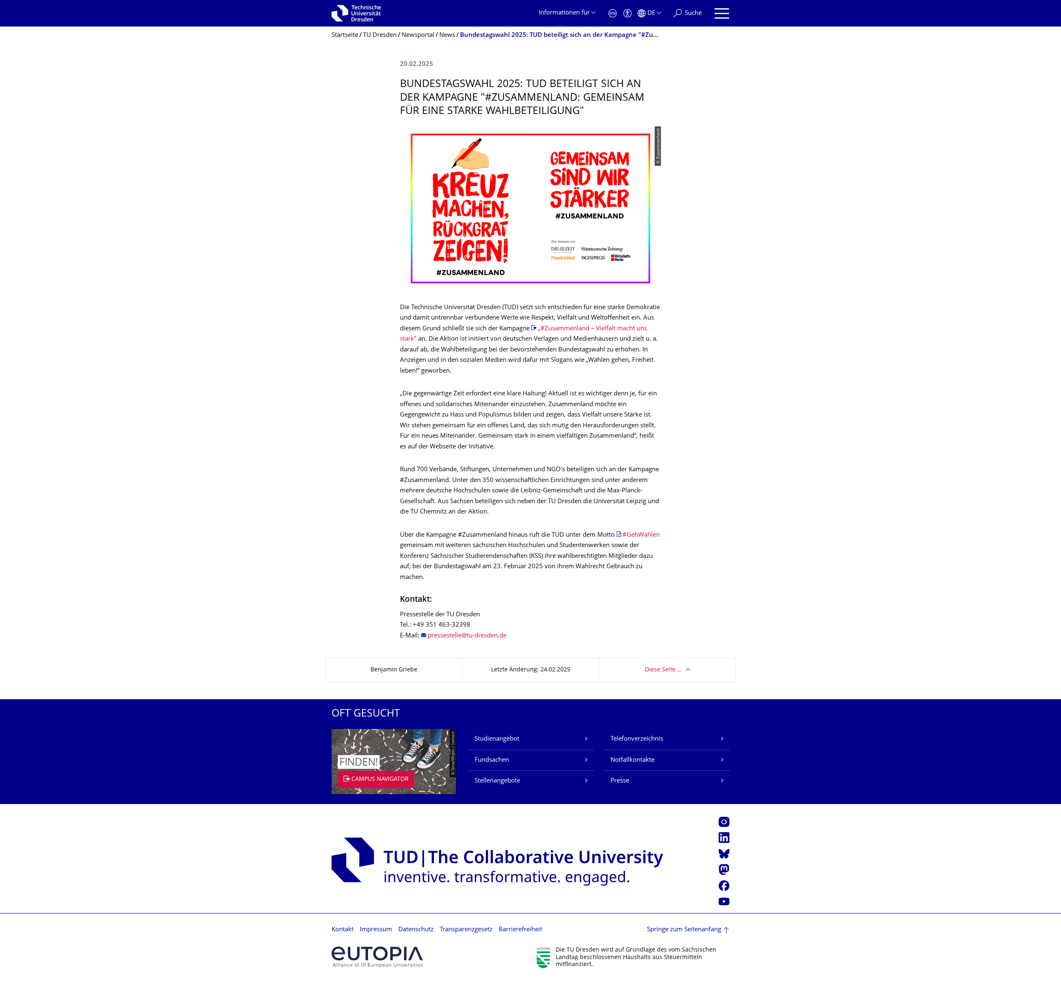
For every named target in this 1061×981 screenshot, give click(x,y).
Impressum (376, 930)
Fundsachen (492, 760)
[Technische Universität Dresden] (356, 13)
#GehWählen (641, 535)
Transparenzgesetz (466, 930)
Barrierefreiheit (520, 930)
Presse (619, 781)
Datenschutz (416, 930)
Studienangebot (497, 739)
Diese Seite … (663, 670)
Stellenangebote (497, 781)
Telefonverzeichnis (636, 739)
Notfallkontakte (632, 760)
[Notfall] (612, 13)
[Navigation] (721, 13)
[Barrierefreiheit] (627, 13)
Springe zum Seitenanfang (684, 930)
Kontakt (343, 930)
